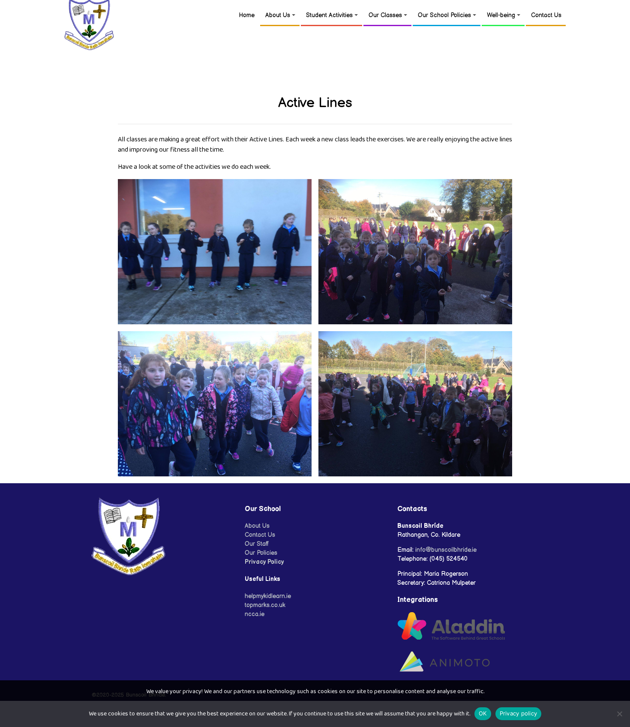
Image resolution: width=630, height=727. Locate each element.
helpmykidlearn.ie (268, 596)
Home (247, 15)
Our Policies (261, 552)
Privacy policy (518, 713)
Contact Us (546, 15)
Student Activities (329, 15)
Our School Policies (444, 15)
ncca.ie (254, 614)
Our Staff (257, 543)
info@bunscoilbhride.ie (446, 549)
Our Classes (385, 15)
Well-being (501, 15)
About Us (277, 15)
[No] (619, 713)
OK (483, 713)
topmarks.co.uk (265, 605)
